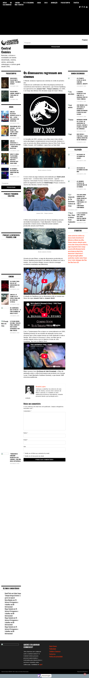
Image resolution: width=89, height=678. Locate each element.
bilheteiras (71, 240)
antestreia (75, 236)
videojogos (78, 260)
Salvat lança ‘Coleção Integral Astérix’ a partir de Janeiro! (13, 595)
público (81, 256)
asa (83, 236)
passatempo (71, 251)
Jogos (39, 3)
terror (69, 260)
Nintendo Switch (80, 249)
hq (87, 244)
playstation (80, 251)
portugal (70, 256)
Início (5, 3)
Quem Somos (53, 646)
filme (84, 244)
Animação (54, 3)
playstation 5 (79, 253)
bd (83, 238)
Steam (85, 258)
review (81, 258)
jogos (69, 247)
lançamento (74, 247)
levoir (79, 247)
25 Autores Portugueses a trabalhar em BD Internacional (11, 603)
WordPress (85, 671)
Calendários (7, 5)
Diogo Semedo (9, 609)
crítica (70, 244)
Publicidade (52, 649)
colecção (79, 242)
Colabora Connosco (54, 651)
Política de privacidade (56, 656)
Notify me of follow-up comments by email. (37, 453)
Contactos (52, 654)
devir (73, 244)
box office (81, 240)
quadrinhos (71, 258)
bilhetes (76, 240)
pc (75, 251)
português (76, 256)
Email (26, 440)
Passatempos (65, 3)
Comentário (27, 411)
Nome (26, 433)
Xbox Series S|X (74, 262)
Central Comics (6, 50)
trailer (73, 260)
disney (77, 244)
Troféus (76, 3)
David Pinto (8, 593)
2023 (46, 3)
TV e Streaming (28, 3)
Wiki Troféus (19, 5)
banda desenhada (77, 238)
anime (69, 236)
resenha (77, 258)
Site (25, 446)
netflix (74, 249)
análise (80, 236)
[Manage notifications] (85, 674)
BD (11, 3)
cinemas (74, 242)
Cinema (17, 3)
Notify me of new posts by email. (34, 456)
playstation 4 (71, 253)
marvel (70, 249)
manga (83, 247)
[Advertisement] (44, 23)
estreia (81, 244)
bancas (70, 238)
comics (84, 242)
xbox (83, 260)
